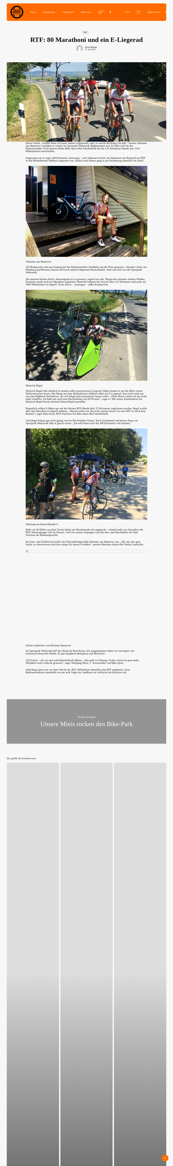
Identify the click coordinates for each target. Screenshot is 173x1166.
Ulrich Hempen (91, 47)
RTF (85, 32)
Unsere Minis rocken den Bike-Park (86, 721)
